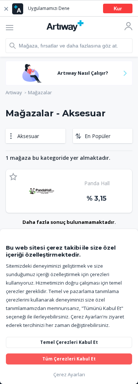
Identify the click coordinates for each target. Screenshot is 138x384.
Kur (118, 8)
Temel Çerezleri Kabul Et (69, 342)
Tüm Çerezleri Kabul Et (69, 359)
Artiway (14, 92)
